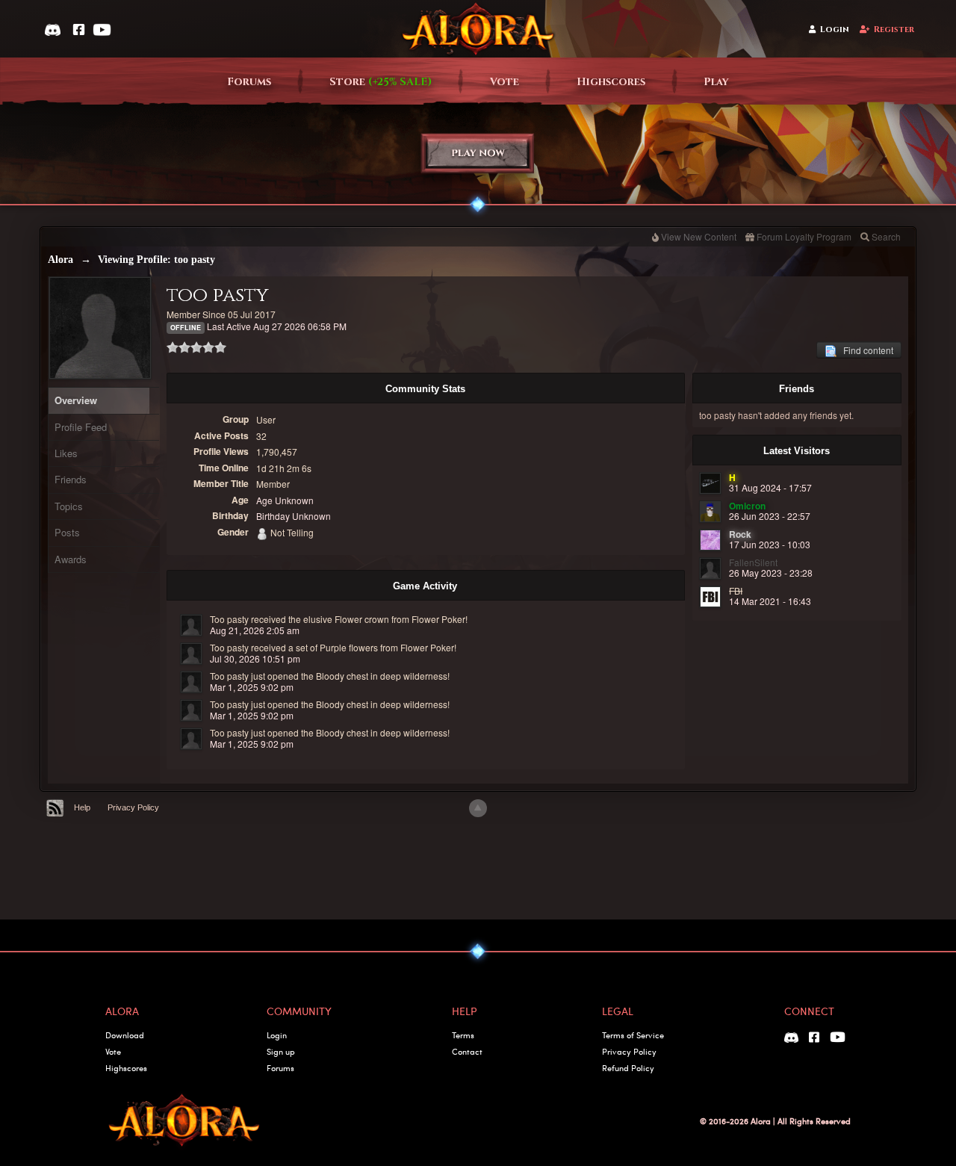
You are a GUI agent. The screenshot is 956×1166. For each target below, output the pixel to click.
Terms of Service (633, 1035)
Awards (71, 559)
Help (82, 807)
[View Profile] (191, 625)
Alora (60, 259)
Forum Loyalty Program (804, 236)
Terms (463, 1035)
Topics (69, 506)
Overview (76, 400)
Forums (249, 82)
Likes (66, 453)
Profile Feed (81, 427)
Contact (467, 1051)
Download (124, 1035)
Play (716, 82)
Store (380, 82)
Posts (67, 532)
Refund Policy (628, 1067)
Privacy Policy (133, 807)
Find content (864, 350)
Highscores (611, 82)
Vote (504, 82)
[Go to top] (478, 808)
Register (894, 29)
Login (834, 29)
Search (886, 236)
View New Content (698, 236)
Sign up (281, 1051)
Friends (71, 479)
